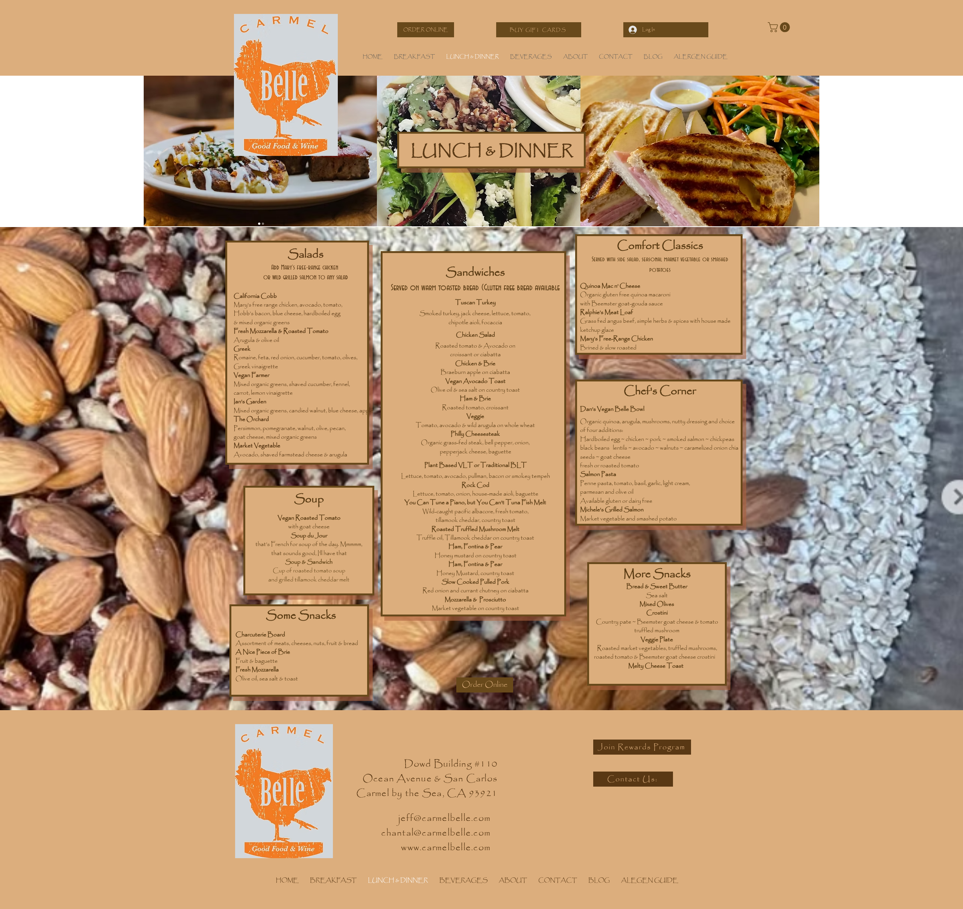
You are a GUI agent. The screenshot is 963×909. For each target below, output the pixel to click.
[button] (780, 27)
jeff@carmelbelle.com (444, 818)
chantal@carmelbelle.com (436, 833)
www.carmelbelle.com (446, 847)
